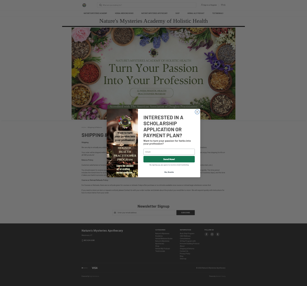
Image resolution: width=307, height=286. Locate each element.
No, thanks (169, 172)
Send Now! (169, 159)
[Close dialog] (197, 112)
